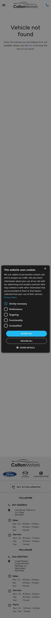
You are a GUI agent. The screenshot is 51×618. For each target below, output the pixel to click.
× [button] (45, 269)
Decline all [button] (26, 340)
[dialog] (25, 309)
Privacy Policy (10, 297)
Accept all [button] (26, 333)
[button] (25, 347)
